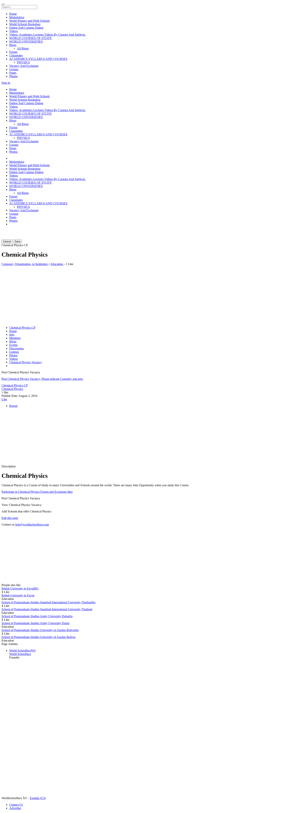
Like (4, 399)
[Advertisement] (25, 234)
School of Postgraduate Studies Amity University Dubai (35, 623)
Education (57, 264)
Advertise (15, 808)
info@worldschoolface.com (32, 524)
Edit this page (10, 518)
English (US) (38, 798)
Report (13, 405)
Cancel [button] (7, 241)
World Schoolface (20, 654)
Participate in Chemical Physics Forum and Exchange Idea (37, 491)
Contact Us (16, 804)
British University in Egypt (18, 595)
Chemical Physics (12, 389)
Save (17, 241)
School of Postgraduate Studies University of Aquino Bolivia (38, 637)
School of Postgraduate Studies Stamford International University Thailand (47, 609)
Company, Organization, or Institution (25, 264)
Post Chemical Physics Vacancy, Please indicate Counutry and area (42, 378)
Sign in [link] (6, 82)
